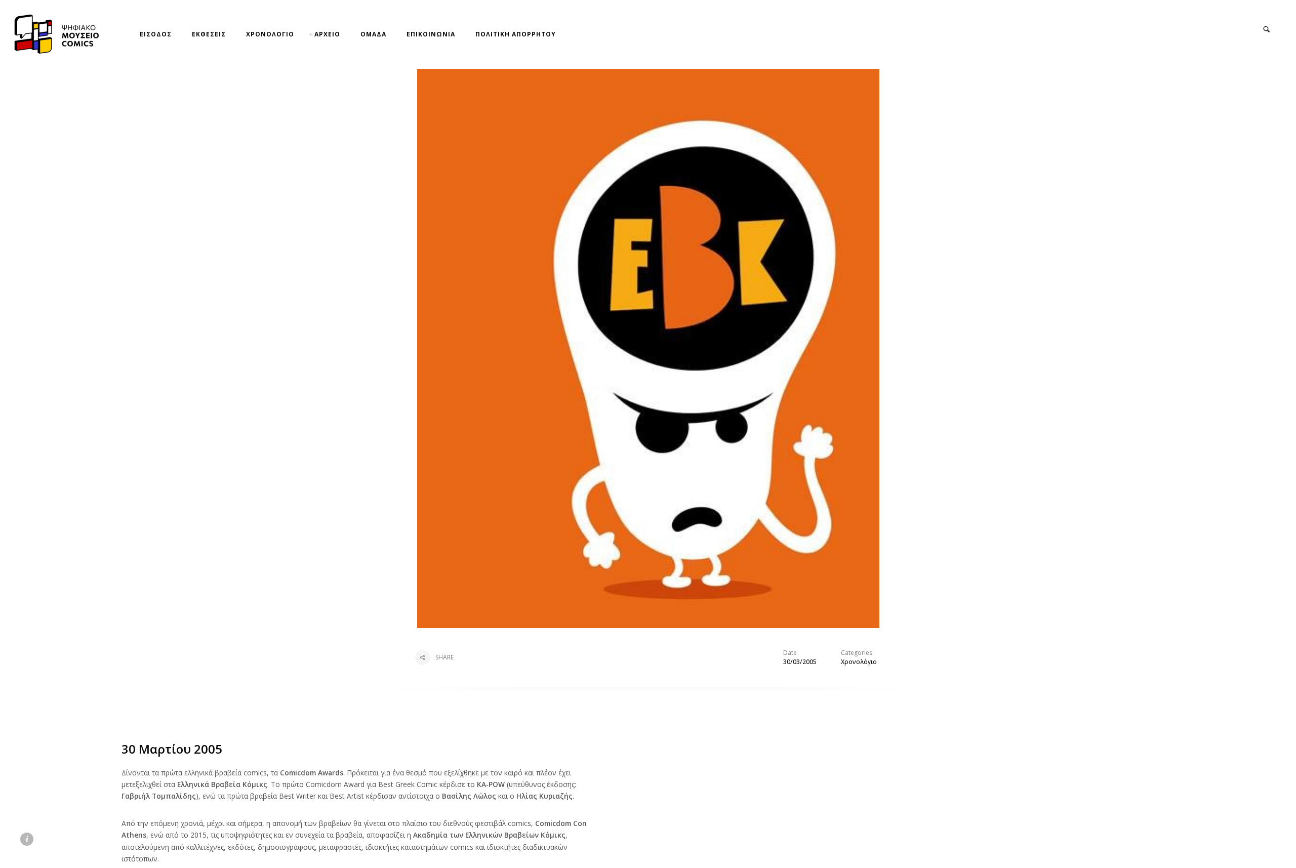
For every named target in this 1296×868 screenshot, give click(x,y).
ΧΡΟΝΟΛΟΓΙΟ (270, 34)
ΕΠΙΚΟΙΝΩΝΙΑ (431, 34)
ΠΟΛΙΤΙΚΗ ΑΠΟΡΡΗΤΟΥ (515, 34)
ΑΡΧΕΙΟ (327, 34)
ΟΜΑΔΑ (373, 34)
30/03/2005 (800, 661)
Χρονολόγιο (859, 661)
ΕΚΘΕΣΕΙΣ (209, 34)
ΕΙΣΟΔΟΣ (156, 34)
